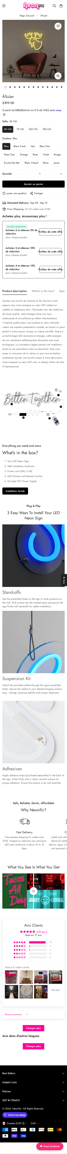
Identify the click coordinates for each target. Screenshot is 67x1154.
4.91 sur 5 (41, 931)
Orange (24, 155)
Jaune (57, 163)
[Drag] (33, 891)
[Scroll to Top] (61, 1137)
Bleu (7, 147)
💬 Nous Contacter (50, 1146)
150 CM (47, 130)
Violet (47, 155)
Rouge (58, 155)
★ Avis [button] (64, 580)
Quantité (7, 174)
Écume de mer (12, 163)
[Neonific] (33, 6)
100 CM (34, 130)
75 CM (21, 130)
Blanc (46, 163)
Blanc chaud (32, 163)
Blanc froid (20, 147)
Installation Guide (15, 491)
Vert (33, 147)
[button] (61, 5)
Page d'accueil (27, 15)
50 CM (8, 130)
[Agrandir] (58, 75)
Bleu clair (46, 147)
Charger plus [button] (33, 1028)
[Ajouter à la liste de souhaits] (58, 26)
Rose (36, 155)
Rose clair (10, 155)
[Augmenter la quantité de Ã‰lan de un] (61, 173)
